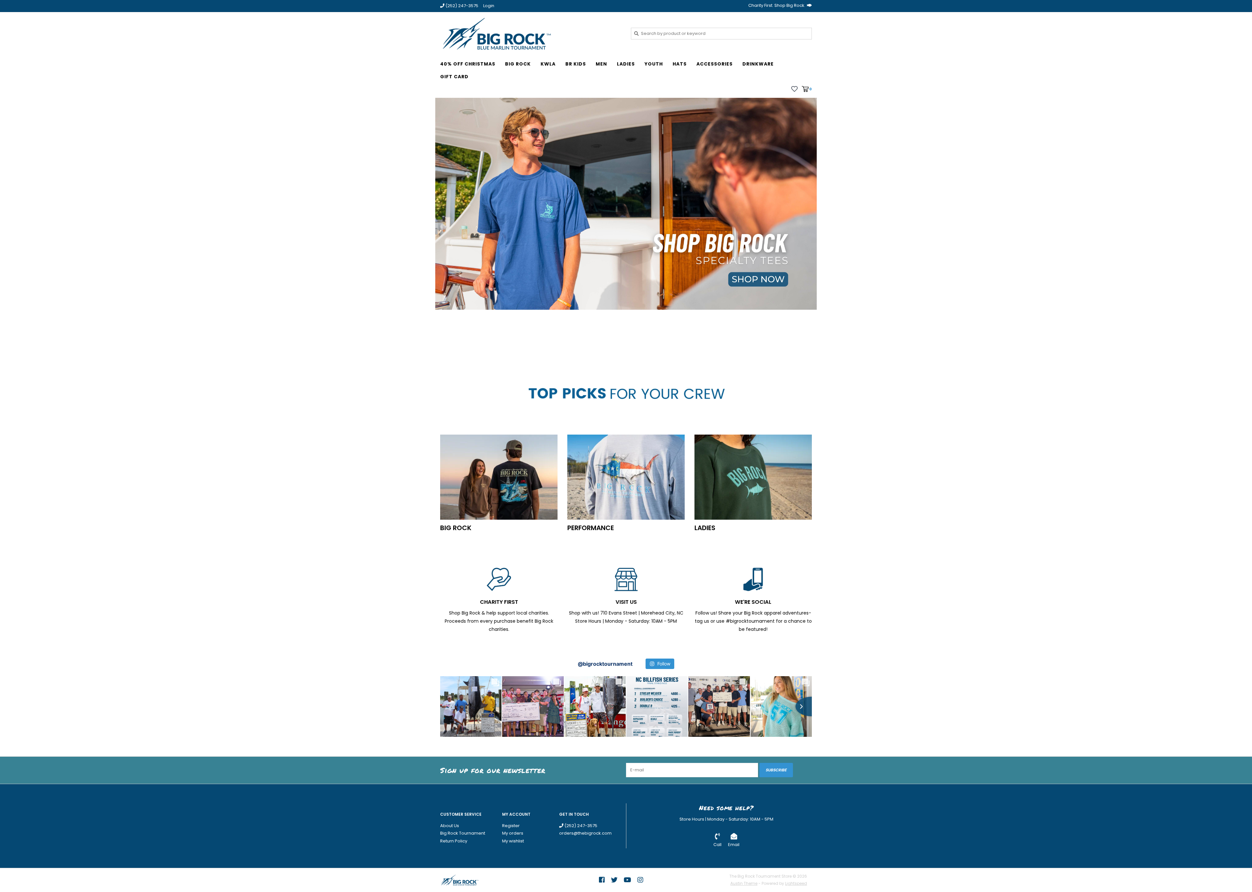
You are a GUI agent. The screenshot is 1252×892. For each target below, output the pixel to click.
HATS (680, 64)
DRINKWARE (758, 64)
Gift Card (454, 76)
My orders (512, 833)
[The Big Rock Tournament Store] (530, 33)
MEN (601, 64)
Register (511, 826)
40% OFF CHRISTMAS (467, 64)
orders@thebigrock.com (585, 833)
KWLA (548, 64)
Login (488, 6)
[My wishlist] (794, 88)
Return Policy (453, 841)
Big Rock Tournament (462, 833)
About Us (449, 826)
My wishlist (513, 841)
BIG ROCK (518, 64)
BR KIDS (575, 64)
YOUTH (654, 64)
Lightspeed (796, 883)
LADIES (626, 64)
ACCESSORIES (714, 64)
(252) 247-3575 (580, 826)
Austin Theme (743, 883)
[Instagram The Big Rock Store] (640, 880)
